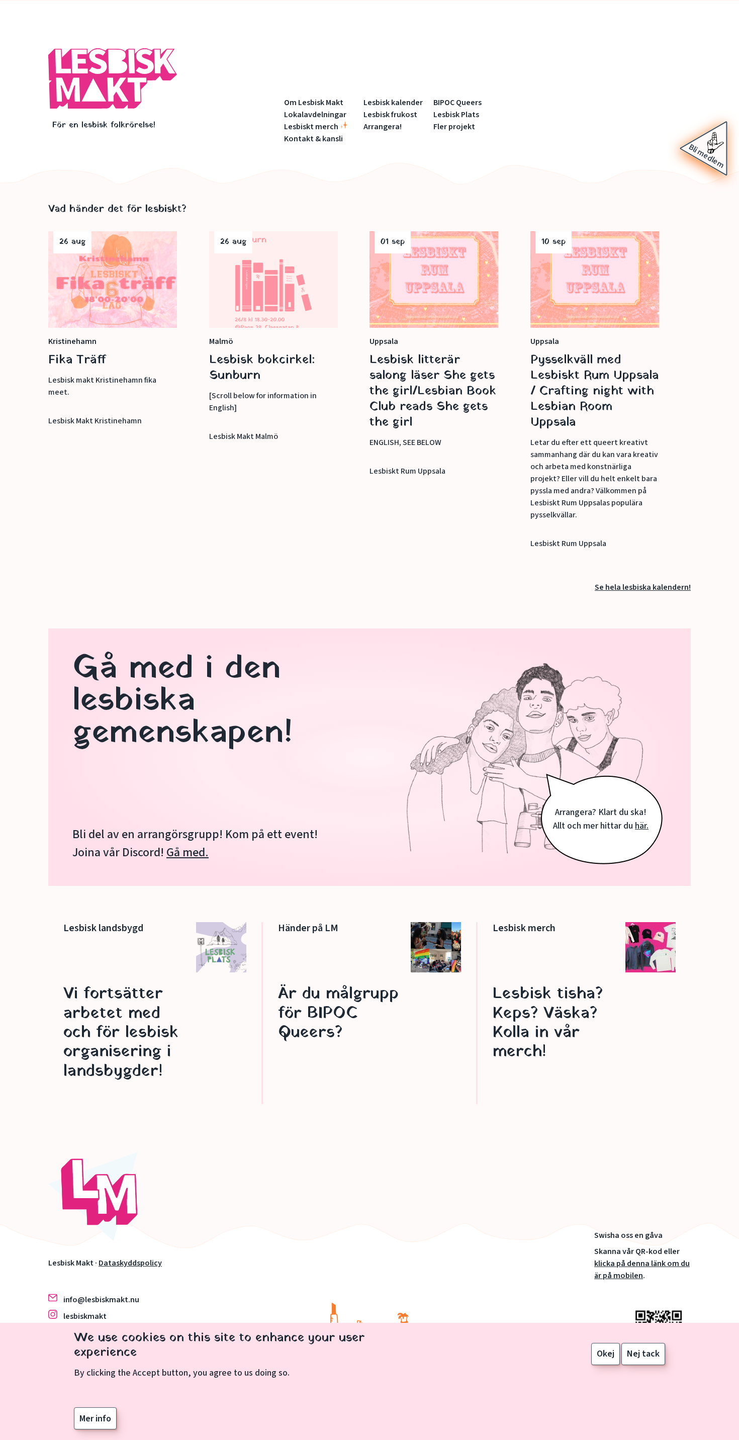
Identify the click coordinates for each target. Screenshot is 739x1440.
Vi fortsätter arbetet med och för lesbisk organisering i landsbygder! (120, 1033)
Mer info (95, 1418)
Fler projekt (454, 126)
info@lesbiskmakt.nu (101, 1299)
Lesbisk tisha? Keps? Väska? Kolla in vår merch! (548, 1023)
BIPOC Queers (457, 102)
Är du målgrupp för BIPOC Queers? (338, 1013)
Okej (605, 1353)
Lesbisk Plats (456, 114)
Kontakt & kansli (313, 138)
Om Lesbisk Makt (313, 102)
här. (642, 826)
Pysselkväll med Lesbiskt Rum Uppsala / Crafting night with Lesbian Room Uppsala (594, 391)
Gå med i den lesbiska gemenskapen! (182, 701)
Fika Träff (77, 360)
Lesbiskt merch (311, 126)
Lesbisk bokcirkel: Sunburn (262, 368)
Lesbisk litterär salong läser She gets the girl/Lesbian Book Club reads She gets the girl (432, 391)
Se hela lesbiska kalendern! (643, 587)
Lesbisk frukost (390, 114)
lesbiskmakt (85, 1316)
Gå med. (187, 852)
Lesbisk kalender (393, 102)
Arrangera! (382, 126)
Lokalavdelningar (315, 114)
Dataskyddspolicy (130, 1263)
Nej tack (643, 1353)
